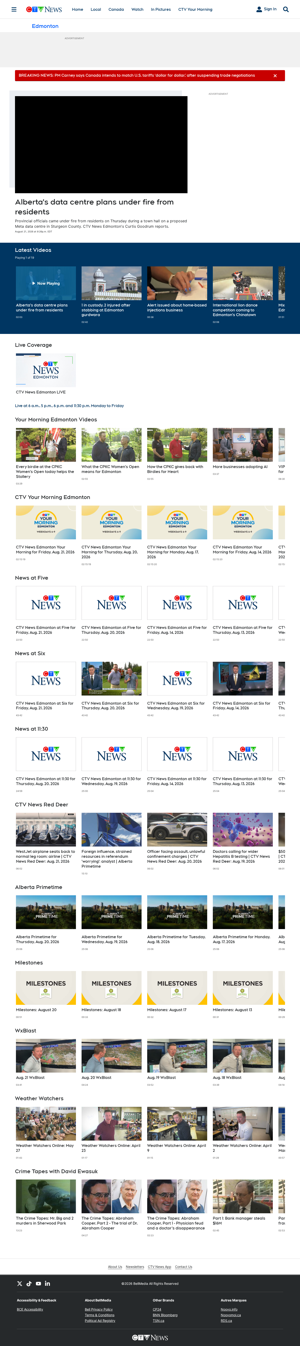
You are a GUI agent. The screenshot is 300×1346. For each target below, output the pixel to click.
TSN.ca (158, 1321)
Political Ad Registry (100, 1321)
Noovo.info (229, 1309)
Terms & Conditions (99, 1315)
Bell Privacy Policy (99, 1309)
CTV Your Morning (195, 9)
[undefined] (46, 292)
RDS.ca (226, 1321)
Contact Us (183, 1267)
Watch (137, 9)
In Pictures (161, 9)
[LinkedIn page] (48, 1283)
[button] (275, 295)
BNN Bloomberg (165, 1315)
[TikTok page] (29, 1283)
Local (96, 9)
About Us (115, 1267)
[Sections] (14, 9)
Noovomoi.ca (231, 1315)
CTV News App (159, 1267)
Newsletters (135, 1267)
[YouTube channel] (38, 1283)
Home (77, 9)
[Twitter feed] (19, 1283)
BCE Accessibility (30, 1309)
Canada (116, 9)
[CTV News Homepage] (44, 9)
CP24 (157, 1309)
